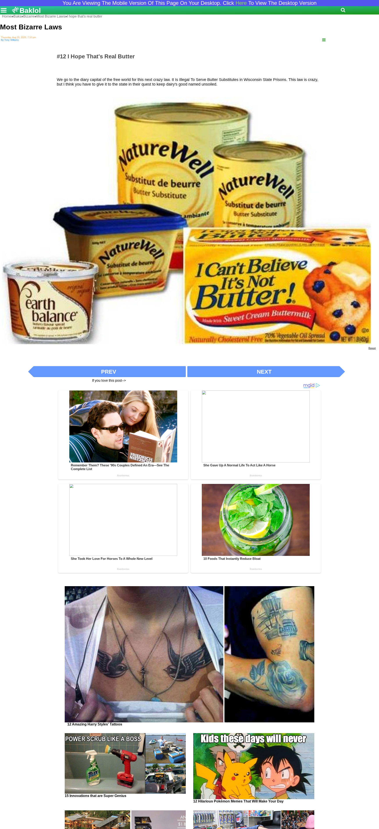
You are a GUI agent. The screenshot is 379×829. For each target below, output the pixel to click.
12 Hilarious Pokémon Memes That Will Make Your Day (238, 801)
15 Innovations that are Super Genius (95, 796)
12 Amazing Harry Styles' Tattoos (94, 724)
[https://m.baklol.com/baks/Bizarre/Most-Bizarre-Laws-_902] (323, 40)
